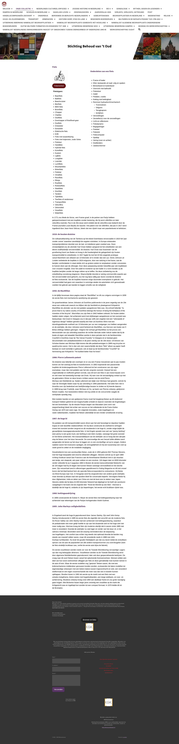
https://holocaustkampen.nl (108, 727)
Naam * (54, 657)
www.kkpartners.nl (108, 672)
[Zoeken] (139, 29)
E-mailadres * (55, 665)
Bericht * (54, 673)
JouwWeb (125, 737)
